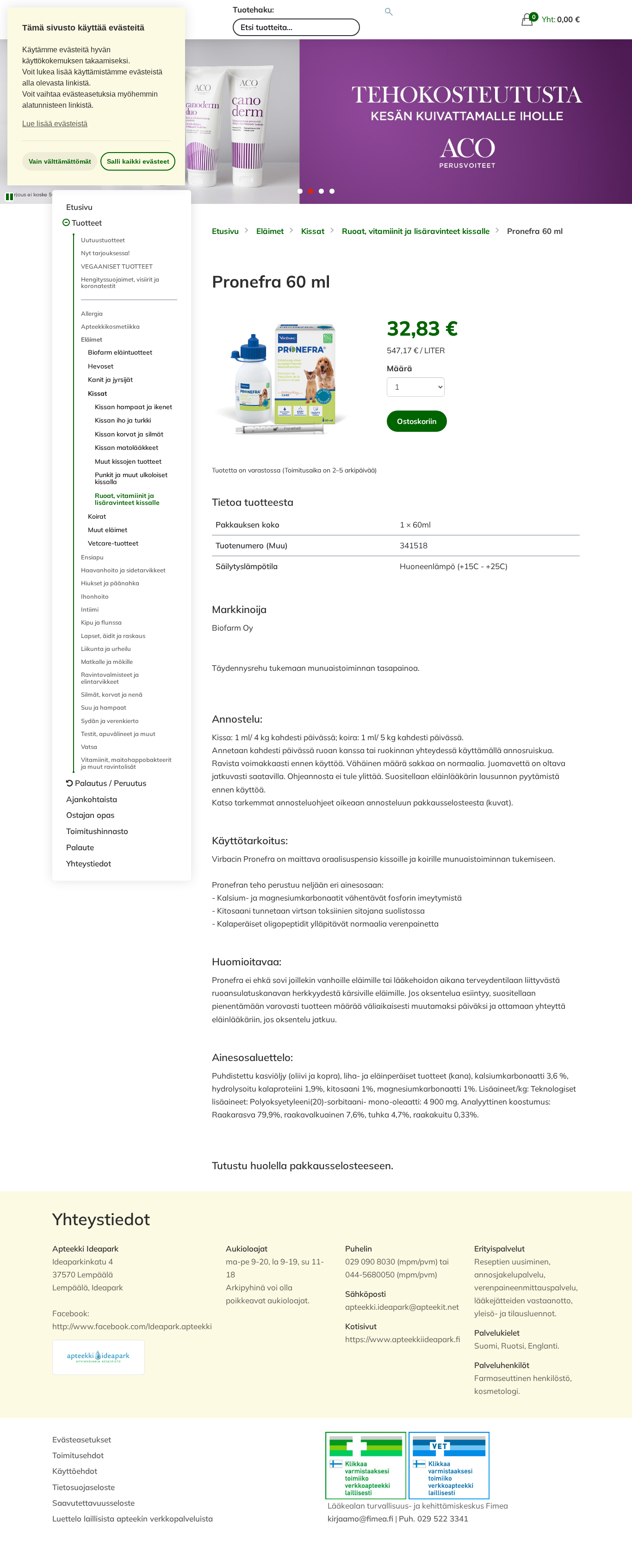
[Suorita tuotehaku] (388, 12)
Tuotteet (87, 222)
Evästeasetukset (81, 1439)
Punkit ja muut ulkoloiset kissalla (131, 478)
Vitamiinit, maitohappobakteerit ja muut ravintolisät (126, 763)
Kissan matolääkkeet (126, 447)
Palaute (80, 847)
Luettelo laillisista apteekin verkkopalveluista (132, 1518)
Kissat (97, 393)
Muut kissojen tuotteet (128, 461)
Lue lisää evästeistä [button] (54, 124)
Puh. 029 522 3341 (433, 1518)
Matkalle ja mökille (107, 661)
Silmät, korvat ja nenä (112, 694)
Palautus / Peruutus (110, 783)
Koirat (97, 516)
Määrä (399, 368)
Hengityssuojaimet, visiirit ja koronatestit (120, 282)
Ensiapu (92, 557)
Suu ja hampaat (103, 707)
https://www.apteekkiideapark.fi (402, 1339)
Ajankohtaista (91, 799)
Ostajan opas (90, 815)
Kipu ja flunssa (101, 622)
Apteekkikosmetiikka (110, 326)
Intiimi (90, 609)
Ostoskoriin (417, 421)
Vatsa (89, 746)
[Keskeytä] (9, 197)
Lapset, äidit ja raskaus (113, 635)
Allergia (92, 313)
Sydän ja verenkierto (110, 720)
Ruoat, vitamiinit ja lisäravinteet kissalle (127, 499)
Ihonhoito (95, 596)
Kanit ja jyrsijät (110, 379)
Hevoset (100, 366)
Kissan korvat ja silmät (129, 434)
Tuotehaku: (253, 9)
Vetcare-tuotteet (113, 543)
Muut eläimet (107, 530)
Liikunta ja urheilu (106, 648)
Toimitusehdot (78, 1455)
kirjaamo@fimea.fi (360, 1518)
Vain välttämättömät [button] (60, 161)
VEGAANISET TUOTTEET (117, 266)
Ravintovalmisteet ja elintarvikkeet (110, 678)
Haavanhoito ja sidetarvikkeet (123, 570)
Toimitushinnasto (97, 831)
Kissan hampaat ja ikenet (133, 407)
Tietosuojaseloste (83, 1487)
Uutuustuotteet (103, 240)
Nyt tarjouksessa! (105, 253)
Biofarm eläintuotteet (120, 352)
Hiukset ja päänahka (110, 583)
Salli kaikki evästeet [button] (138, 161)
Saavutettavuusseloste (93, 1503)
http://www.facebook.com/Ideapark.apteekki (132, 1326)
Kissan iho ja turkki (123, 420)
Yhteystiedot (88, 863)
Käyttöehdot (74, 1471)
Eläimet (91, 339)
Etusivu (79, 207)
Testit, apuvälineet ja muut (118, 733)
